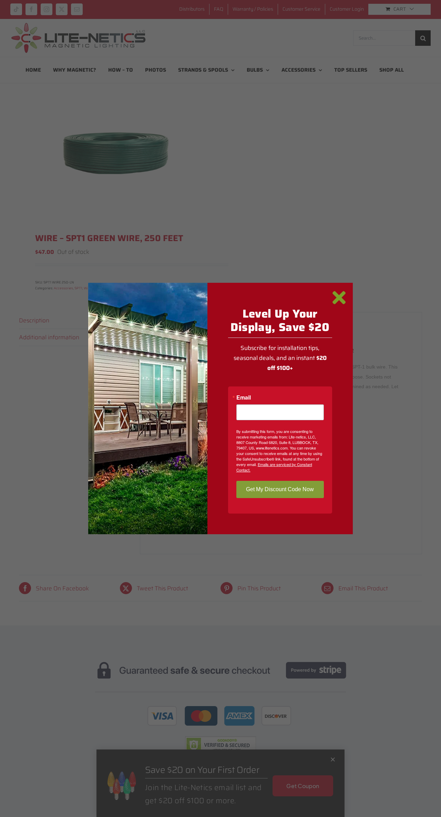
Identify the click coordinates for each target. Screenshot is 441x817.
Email (243, 397)
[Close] (339, 298)
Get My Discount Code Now (280, 489)
